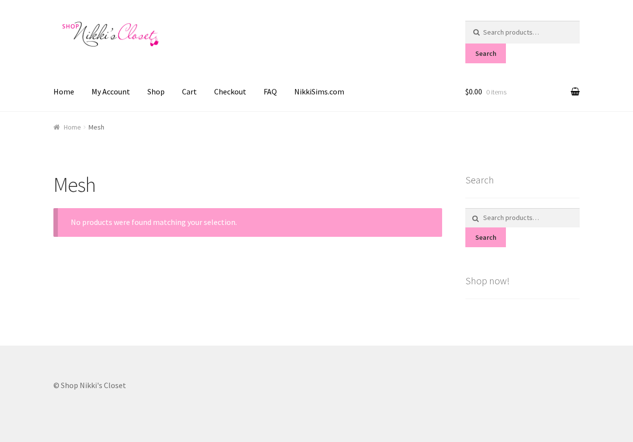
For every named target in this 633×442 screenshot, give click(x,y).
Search (486, 53)
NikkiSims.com (319, 91)
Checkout (230, 91)
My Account (110, 91)
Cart (189, 91)
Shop (156, 91)
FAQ (270, 91)
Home (63, 91)
